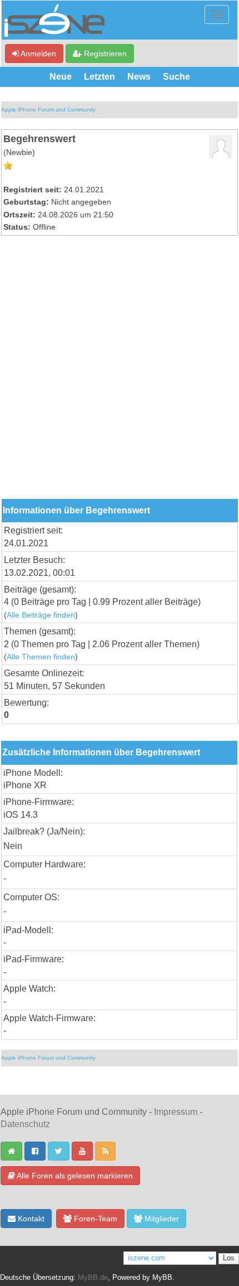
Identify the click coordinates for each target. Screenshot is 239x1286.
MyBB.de (93, 1278)
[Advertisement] (119, 373)
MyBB (162, 1278)
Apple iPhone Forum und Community (48, 109)
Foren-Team (94, 1218)
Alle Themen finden (41, 657)
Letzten (99, 76)
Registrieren (104, 53)
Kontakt (30, 1218)
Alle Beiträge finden (41, 615)
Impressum (175, 1112)
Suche (176, 76)
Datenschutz (25, 1124)
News (139, 76)
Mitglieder (160, 1218)
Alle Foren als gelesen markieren (74, 1175)
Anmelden (37, 53)
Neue (60, 76)
